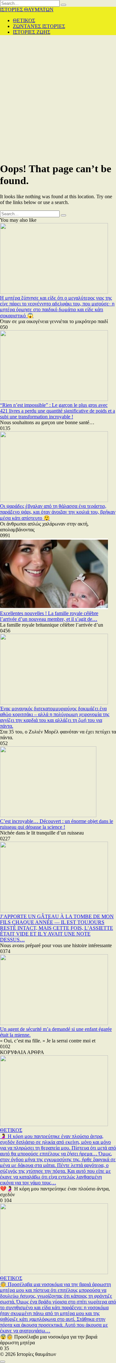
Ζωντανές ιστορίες (39, 26)
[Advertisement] (58, 98)
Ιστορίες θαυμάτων (26, 9)
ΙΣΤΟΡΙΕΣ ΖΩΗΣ (31, 32)
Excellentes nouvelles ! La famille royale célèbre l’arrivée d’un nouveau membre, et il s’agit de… (49, 616)
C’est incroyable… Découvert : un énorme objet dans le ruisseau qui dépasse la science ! (56, 824)
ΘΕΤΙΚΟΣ (24, 20)
